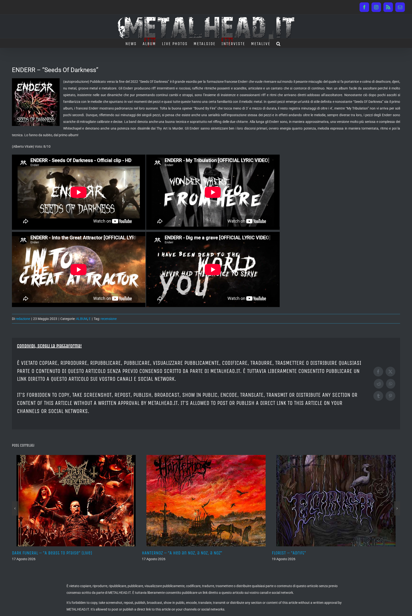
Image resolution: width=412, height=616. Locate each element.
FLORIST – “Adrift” (159, 553)
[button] (278, 43)
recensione (109, 319)
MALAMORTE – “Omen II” (294, 553)
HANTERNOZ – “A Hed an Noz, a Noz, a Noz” (52, 553)
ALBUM (81, 319)
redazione (22, 319)
